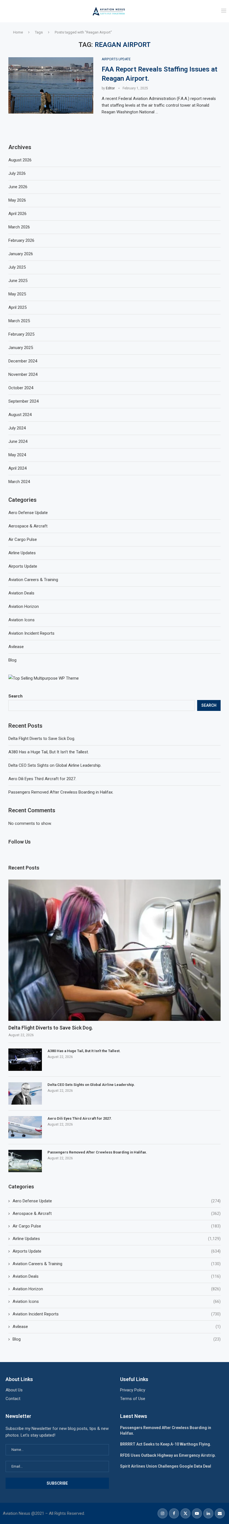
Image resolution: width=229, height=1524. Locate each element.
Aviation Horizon (117, 1288)
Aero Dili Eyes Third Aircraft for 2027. (42, 778)
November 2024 (22, 374)
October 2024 (20, 387)
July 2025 (17, 267)
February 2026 (21, 240)
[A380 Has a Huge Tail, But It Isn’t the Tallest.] (25, 1059)
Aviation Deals (117, 1276)
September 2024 (23, 401)
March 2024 (19, 481)
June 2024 (17, 441)
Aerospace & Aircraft (117, 1213)
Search (15, 696)
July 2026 (17, 173)
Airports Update (117, 1251)
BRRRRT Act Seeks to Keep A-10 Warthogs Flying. (165, 1444)
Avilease (117, 1326)
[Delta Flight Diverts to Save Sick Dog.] (114, 950)
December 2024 (22, 361)
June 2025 (17, 280)
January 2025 (20, 347)
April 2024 (17, 468)
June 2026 (17, 186)
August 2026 (20, 160)
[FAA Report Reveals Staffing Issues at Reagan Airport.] (50, 85)
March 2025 (19, 320)
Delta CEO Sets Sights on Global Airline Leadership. (54, 765)
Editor (110, 88)
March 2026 (19, 227)
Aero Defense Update (117, 1200)
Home (18, 32)
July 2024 (17, 428)
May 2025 (17, 294)
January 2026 (20, 253)
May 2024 (17, 454)
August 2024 (20, 414)
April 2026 (17, 213)
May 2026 (17, 200)
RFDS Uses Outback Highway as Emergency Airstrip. (168, 1455)
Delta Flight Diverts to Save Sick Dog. (41, 738)
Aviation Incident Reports (117, 1314)
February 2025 (21, 334)
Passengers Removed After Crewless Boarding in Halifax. (60, 792)
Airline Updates (117, 1238)
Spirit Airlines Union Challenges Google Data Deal (165, 1466)
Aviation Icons (117, 1301)
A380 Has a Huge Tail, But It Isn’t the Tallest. (48, 751)
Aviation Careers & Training (117, 1263)
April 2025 (17, 307)
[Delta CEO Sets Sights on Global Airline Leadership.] (25, 1093)
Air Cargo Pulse (117, 1226)
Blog (117, 1339)
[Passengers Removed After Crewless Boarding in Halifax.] (25, 1161)
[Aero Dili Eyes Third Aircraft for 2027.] (25, 1127)
